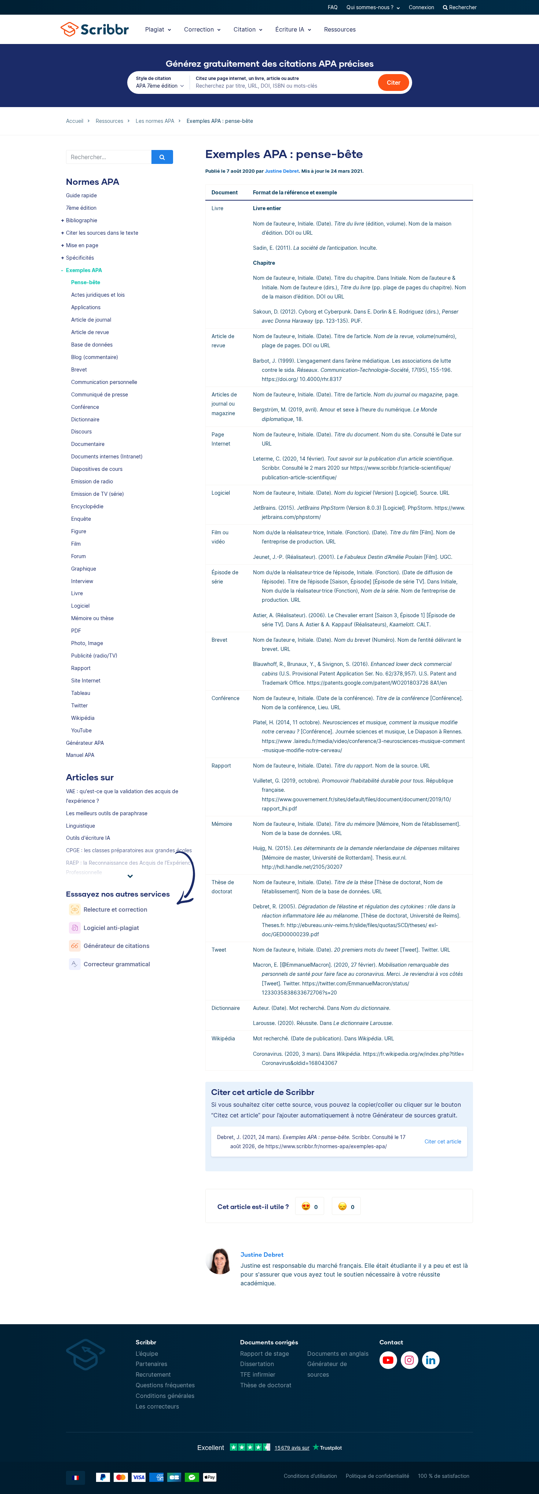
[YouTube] (388, 1360)
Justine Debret (282, 171)
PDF (76, 630)
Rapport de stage (264, 1353)
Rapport (81, 668)
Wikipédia (83, 718)
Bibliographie (81, 220)
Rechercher (462, 7)
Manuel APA (80, 755)
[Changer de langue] (75, 1478)
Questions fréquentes (165, 1385)
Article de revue (90, 332)
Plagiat (155, 29)
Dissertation (257, 1363)
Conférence (85, 407)
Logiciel (80, 606)
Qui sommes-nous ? (370, 7)
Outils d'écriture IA (88, 838)
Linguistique (80, 826)
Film (76, 544)
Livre (77, 593)
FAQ (333, 7)
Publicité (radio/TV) (94, 655)
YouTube (81, 730)
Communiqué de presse (99, 394)
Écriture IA (290, 29)
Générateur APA (85, 743)
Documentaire (87, 444)
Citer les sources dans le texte (102, 233)
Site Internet (85, 680)
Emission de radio (92, 481)
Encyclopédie (87, 506)
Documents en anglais (337, 1353)
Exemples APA (84, 270)
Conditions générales (165, 1395)
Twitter (79, 705)
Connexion (421, 7)
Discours (81, 431)
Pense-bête (85, 282)
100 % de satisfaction (443, 1476)
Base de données (92, 344)
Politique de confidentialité (377, 1476)
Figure (78, 531)
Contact (391, 1342)
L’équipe (147, 1353)
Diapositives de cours (96, 469)
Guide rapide (81, 195)
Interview (82, 581)
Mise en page (82, 245)
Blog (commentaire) (94, 357)
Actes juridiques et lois (98, 295)
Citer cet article (443, 1141)
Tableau (80, 693)
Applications (85, 307)
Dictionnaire (85, 419)
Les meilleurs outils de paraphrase (106, 813)
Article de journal (91, 319)
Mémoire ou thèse (92, 618)
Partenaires (151, 1363)
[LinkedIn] (431, 1360)
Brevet (79, 369)
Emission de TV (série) (97, 494)
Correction (200, 29)
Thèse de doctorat (266, 1385)
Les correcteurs (157, 1406)
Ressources (340, 29)
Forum (78, 556)
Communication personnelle (104, 382)
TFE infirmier (257, 1374)
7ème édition (81, 208)
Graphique (83, 568)
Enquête (81, 519)
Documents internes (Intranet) (107, 456)
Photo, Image (87, 643)
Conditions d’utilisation (310, 1476)
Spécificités (80, 258)
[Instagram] (409, 1360)
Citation (245, 29)
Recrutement (153, 1374)
